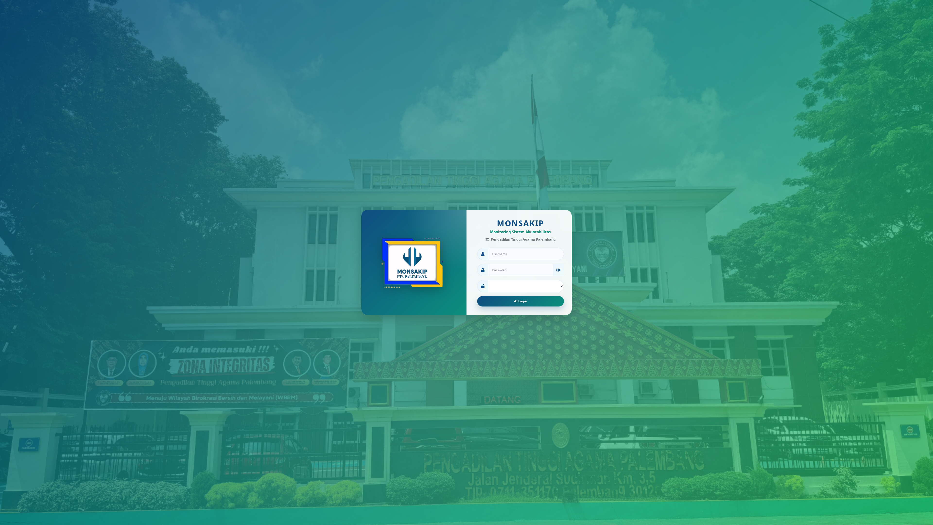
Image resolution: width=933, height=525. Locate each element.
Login (522, 301)
